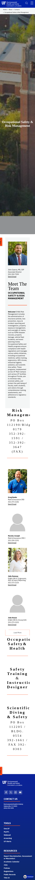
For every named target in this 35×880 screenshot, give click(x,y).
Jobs (6, 865)
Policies (7, 868)
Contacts (17, 9)
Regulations (8, 871)
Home (5, 9)
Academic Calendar (11, 861)
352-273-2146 (13, 502)
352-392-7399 (13, 274)
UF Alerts (7, 841)
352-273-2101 (13, 622)
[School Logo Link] (12, 4)
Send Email (12, 276)
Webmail (7, 835)
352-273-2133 (13, 583)
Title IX (7, 878)
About (10, 9)
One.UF (7, 828)
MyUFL (6, 832)
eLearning (8, 838)
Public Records (10, 874)
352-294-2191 (13, 540)
